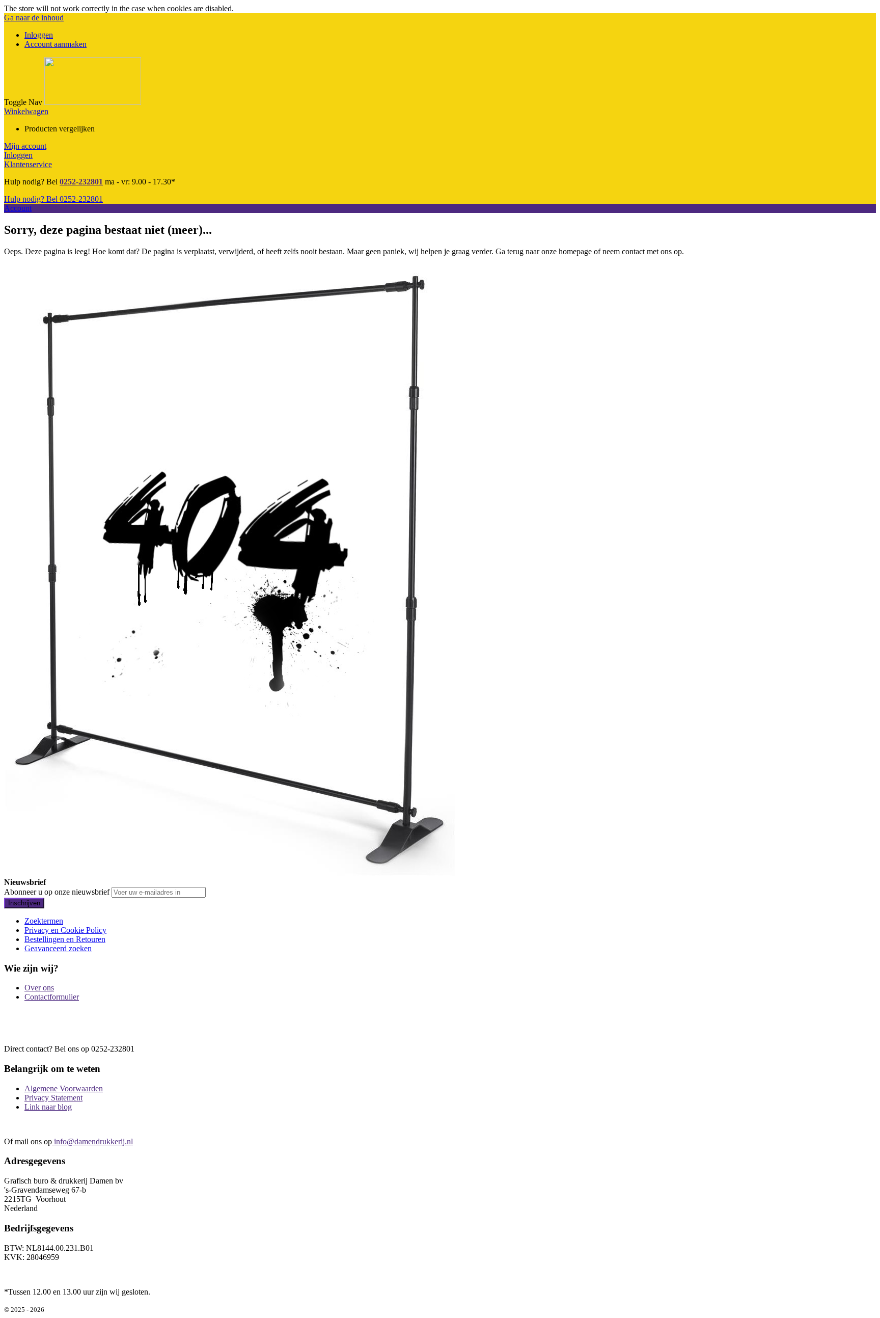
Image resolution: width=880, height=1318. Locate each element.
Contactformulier (51, 996)
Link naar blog (48, 1106)
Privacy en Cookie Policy (65, 930)
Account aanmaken (55, 44)
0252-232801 (81, 181)
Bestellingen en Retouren (64, 939)
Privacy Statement (53, 1097)
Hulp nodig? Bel (53, 199)
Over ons (39, 987)
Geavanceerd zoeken (58, 948)
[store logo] (92, 102)
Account (18, 208)
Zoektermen (43, 921)
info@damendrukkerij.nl (92, 1141)
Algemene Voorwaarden (63, 1088)
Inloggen (38, 35)
